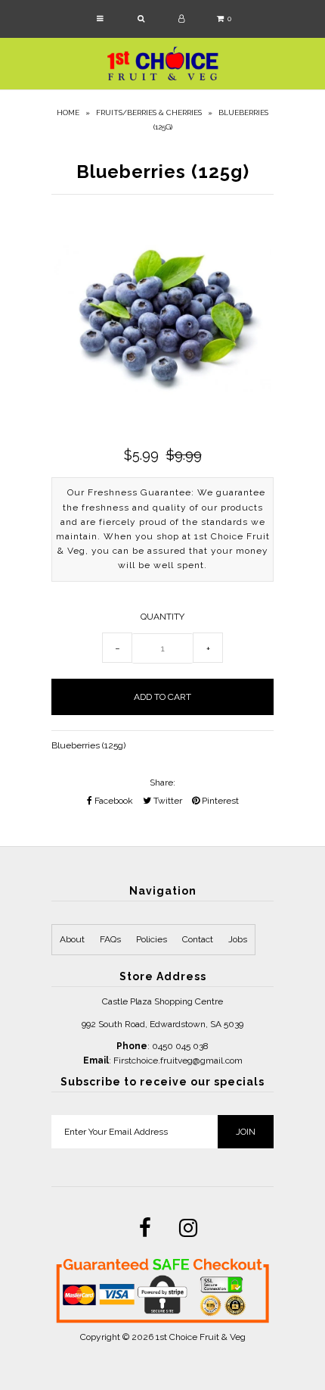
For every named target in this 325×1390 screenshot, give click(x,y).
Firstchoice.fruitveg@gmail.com (178, 1060)
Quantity (162, 616)
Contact (197, 939)
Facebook (112, 800)
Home (68, 112)
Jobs (237, 939)
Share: (162, 782)
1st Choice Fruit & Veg (201, 1337)
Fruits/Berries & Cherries (149, 112)
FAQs (110, 939)
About (72, 939)
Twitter (166, 800)
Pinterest (219, 800)
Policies (151, 939)
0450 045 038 (180, 1046)
